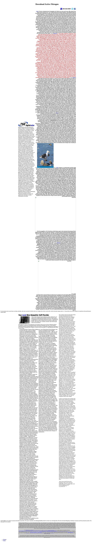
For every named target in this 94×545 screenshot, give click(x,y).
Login (37, 11)
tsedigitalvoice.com (70, 532)
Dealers (57, 112)
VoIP (57, 167)
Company (58, 242)
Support (74, 77)
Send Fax (55, 33)
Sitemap (4, 539)
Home (4, 540)
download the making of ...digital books (36, 532)
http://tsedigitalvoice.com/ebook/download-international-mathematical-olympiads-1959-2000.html (54, 531)
